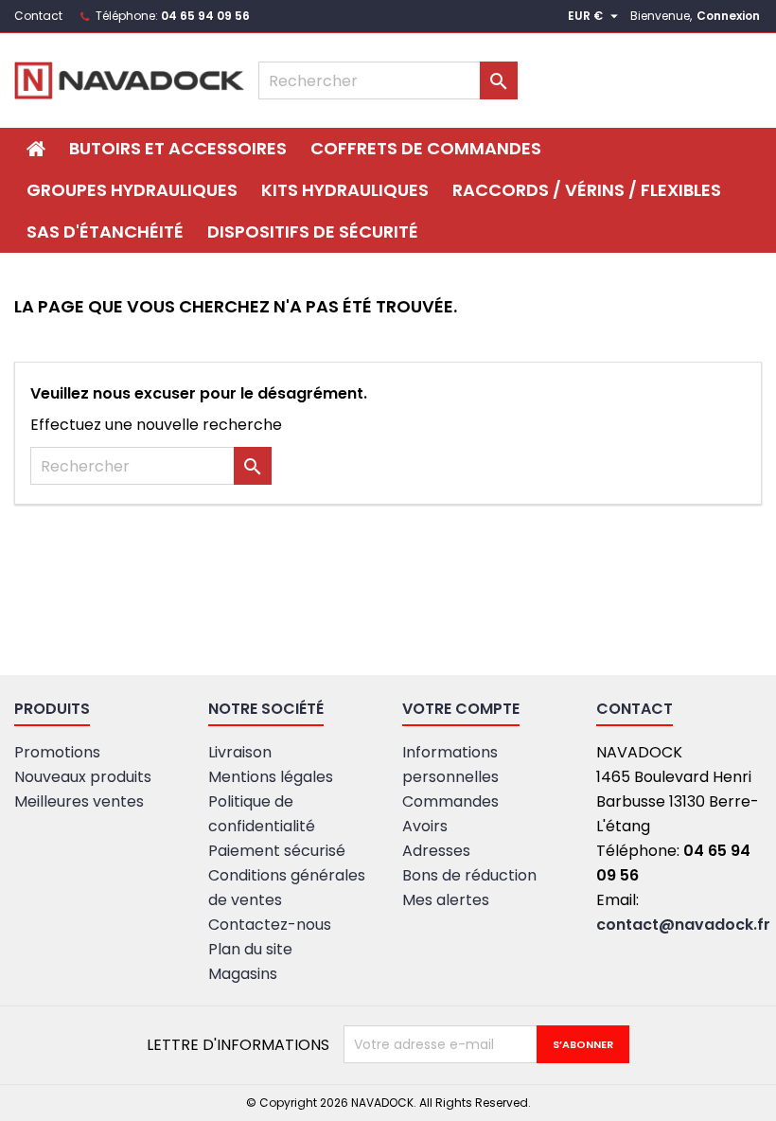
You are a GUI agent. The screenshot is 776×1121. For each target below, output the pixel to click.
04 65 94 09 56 (205, 16)
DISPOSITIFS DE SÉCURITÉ (312, 231)
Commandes (450, 801)
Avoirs (425, 826)
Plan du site (250, 949)
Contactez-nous (269, 924)
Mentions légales (270, 777)
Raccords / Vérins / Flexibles (586, 190)
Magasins (242, 974)
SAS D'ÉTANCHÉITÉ (105, 231)
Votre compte (461, 709)
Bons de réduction (469, 875)
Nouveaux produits (82, 777)
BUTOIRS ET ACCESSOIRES (178, 148)
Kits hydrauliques (345, 190)
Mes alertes (445, 900)
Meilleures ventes (79, 801)
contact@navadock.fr (683, 924)
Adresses (436, 851)
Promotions (57, 752)
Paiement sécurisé (276, 851)
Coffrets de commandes (425, 148)
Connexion (728, 16)
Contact (38, 16)
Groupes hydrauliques (132, 190)
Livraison (240, 752)
